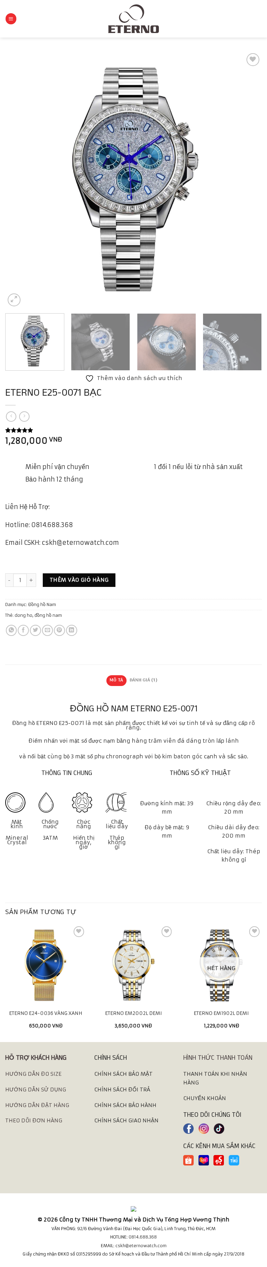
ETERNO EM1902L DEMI (221, 1013)
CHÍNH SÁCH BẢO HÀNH (125, 1105)
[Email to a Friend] (47, 630)
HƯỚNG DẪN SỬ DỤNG (35, 1089)
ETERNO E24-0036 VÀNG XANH (45, 1013)
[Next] (248, 179)
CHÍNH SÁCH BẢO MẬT (123, 1074)
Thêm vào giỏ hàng (79, 579)
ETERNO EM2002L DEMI (133, 1013)
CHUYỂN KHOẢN (204, 1098)
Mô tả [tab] (116, 680)
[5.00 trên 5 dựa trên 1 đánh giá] (133, 430)
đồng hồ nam (48, 615)
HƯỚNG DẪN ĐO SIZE (33, 1074)
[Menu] (11, 18)
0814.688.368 (143, 1237)
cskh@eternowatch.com (141, 1245)
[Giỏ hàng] (258, 18)
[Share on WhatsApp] (11, 630)
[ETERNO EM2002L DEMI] (133, 965)
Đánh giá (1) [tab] (143, 680)
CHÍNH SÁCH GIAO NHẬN (126, 1120)
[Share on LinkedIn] (71, 630)
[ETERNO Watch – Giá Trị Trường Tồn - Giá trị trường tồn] (133, 19)
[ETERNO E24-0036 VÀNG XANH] (45, 965)
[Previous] (19, 179)
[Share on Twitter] (35, 630)
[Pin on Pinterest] (59, 630)
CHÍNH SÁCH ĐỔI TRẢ (122, 1089)
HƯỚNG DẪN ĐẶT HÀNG (37, 1105)
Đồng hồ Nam (42, 604)
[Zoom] (14, 299)
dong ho (23, 615)
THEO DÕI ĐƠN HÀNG (33, 1120)
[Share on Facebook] (23, 630)
